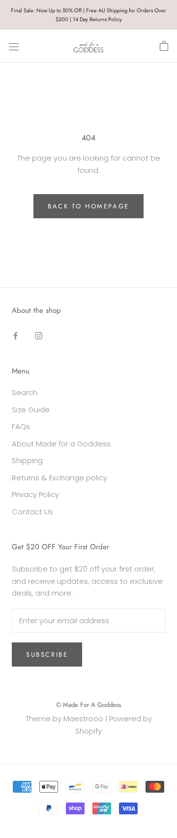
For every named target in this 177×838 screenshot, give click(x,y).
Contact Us (32, 511)
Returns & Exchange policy (59, 477)
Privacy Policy (35, 494)
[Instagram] (38, 336)
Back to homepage (88, 206)
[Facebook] (15, 336)
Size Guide (31, 409)
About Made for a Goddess (61, 443)
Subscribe (47, 654)
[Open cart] (164, 46)
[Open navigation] (14, 46)
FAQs (21, 426)
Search (24, 392)
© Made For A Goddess (88, 704)
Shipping (27, 460)
